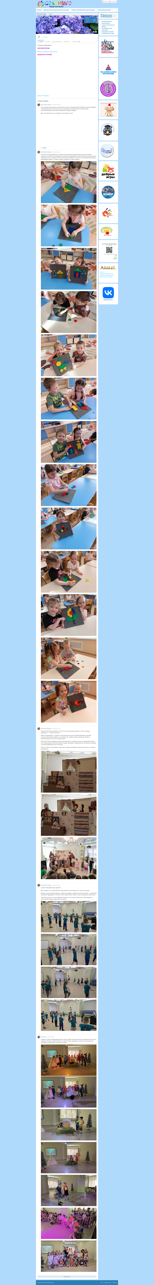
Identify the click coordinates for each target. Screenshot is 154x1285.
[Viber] (94, 32)
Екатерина (43, 1036)
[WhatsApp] (96, 32)
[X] (91, 32)
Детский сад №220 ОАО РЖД (43, 1282)
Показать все (67, 1276)
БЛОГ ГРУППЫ (43, 96)
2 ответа (44, 147)
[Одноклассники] (87, 32)
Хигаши (92, 21)
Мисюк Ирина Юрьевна (46, 104)
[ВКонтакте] (85, 32)
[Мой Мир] (89, 32)
